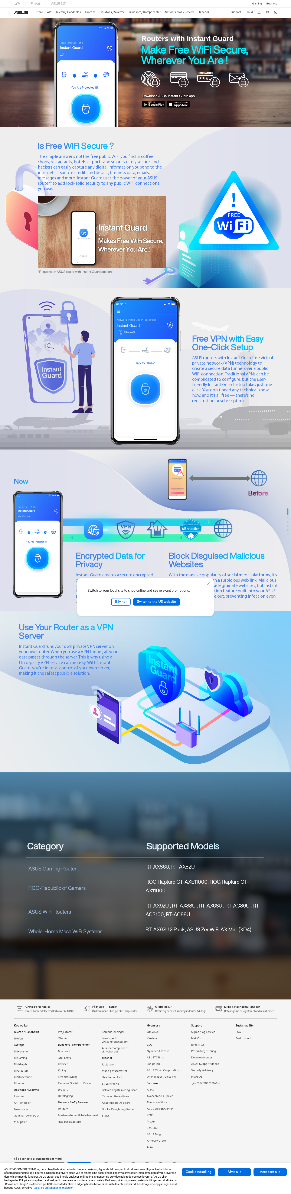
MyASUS (197, 1076)
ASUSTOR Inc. (156, 1057)
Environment (243, 1038)
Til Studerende (23, 1077)
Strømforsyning (68, 1077)
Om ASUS (153, 1032)
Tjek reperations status (205, 1083)
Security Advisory (202, 1070)
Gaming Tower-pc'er (26, 1115)
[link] (21, 12)
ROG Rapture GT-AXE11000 (176, 882)
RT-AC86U (237, 905)
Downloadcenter (201, 1057)
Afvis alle (234, 1172)
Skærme (19, 1096)
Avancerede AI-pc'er (160, 1096)
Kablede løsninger (113, 1032)
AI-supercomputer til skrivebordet (115, 1050)
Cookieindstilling (198, 1172)
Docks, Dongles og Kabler (118, 1109)
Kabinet (63, 1064)
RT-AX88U (184, 905)
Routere (63, 1109)
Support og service (203, 1032)
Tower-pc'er (21, 1109)
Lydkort (63, 1089)
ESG (149, 1045)
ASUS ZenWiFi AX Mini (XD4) (219, 929)
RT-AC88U (178, 914)
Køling (62, 1070)
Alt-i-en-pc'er (22, 1103)
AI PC (150, 1089)
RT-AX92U (157, 905)
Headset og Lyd (112, 1077)
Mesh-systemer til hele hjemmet (78, 1115)
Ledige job (153, 1064)
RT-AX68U (210, 905)
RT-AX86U (157, 866)
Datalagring (65, 1096)
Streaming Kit (110, 1083)
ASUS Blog (154, 1134)
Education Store (157, 1102)
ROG (150, 1115)
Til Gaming (20, 1058)
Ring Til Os (198, 1045)
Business (271, 3)
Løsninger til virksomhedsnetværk (115, 1040)
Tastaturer (108, 1064)
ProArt (151, 1121)
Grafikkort (64, 1057)
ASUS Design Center (160, 1109)
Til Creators (21, 1070)
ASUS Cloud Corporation (163, 1070)
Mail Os (196, 1038)
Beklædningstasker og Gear (119, 1090)
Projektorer (65, 1032)
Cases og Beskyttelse (115, 1096)
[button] (257, 3)
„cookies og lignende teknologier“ (54, 1187)
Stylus (105, 1115)
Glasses (63, 1038)
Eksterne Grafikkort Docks (74, 1083)
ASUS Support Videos (205, 1064)
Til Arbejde (20, 1064)
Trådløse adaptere (69, 1122)
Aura (150, 1147)
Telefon (18, 1038)
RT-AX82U (183, 866)
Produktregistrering (203, 1051)
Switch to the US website (156, 602)
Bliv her (121, 602)
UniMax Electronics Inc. (161, 1076)
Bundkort (64, 1051)
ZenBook (152, 1128)
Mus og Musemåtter (114, 1071)
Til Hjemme (21, 1051)
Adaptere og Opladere (116, 1103)
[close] (208, 584)
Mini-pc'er (20, 1122)
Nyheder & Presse (158, 1051)
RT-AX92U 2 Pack (165, 929)
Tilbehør (19, 1083)
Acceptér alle (270, 1172)
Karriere (152, 1038)
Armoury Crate (156, 1140)
